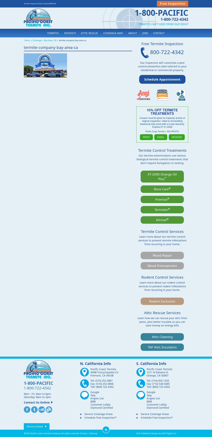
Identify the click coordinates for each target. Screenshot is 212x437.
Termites (53, 33)
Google (94, 392)
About (132, 33)
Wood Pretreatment (162, 266)
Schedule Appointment (162, 79)
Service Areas (35, 426)
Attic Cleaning (162, 337)
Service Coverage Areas (98, 414)
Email (160, 137)
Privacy (83, 433)
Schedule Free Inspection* (100, 417)
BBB (93, 401)
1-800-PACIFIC (161, 12)
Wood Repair (162, 255)
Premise (162, 199)
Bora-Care (162, 189)
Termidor (162, 209)
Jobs (145, 33)
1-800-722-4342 (174, 19)
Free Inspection (172, 3)
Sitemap (93, 433)
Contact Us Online (37, 402)
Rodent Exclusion (162, 301)
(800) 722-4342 (105, 387)
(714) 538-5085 (161, 384)
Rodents (70, 33)
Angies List (97, 398)
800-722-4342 (166, 52)
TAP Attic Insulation (162, 347)
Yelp (92, 395)
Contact (159, 33)
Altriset (162, 219)
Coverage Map (113, 33)
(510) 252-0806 (104, 384)
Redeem (177, 137)
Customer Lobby (100, 404)
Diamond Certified (101, 407)
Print (146, 137)
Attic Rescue (89, 33)
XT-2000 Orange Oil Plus (162, 176)
